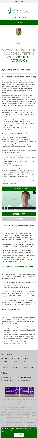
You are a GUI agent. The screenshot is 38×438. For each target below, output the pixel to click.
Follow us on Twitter (9, 377)
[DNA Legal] (19, 13)
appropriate (11, 122)
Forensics (25, 358)
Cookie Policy (15, 367)
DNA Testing (4, 358)
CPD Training (4, 361)
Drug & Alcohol (16, 358)
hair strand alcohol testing (20, 81)
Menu (20, 22)
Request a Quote (19, 214)
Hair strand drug (6, 81)
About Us (14, 361)
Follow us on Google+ (9, 380)
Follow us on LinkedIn (25, 380)
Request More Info (19, 219)
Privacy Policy (4, 367)
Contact (25, 361)
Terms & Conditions (28, 367)
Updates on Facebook (25, 377)
